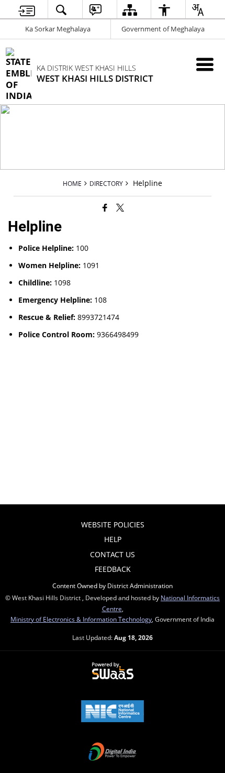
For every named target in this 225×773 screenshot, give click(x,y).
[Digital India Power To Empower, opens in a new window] (112, 752)
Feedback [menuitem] (113, 569)
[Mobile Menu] (205, 64)
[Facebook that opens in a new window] (104, 207)
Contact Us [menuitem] (112, 554)
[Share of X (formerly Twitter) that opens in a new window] (120, 207)
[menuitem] (27, 9)
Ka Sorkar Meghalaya (58, 29)
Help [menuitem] (112, 539)
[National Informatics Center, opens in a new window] (112, 712)
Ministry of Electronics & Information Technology (81, 619)
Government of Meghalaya (163, 29)
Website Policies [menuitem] (112, 524)
